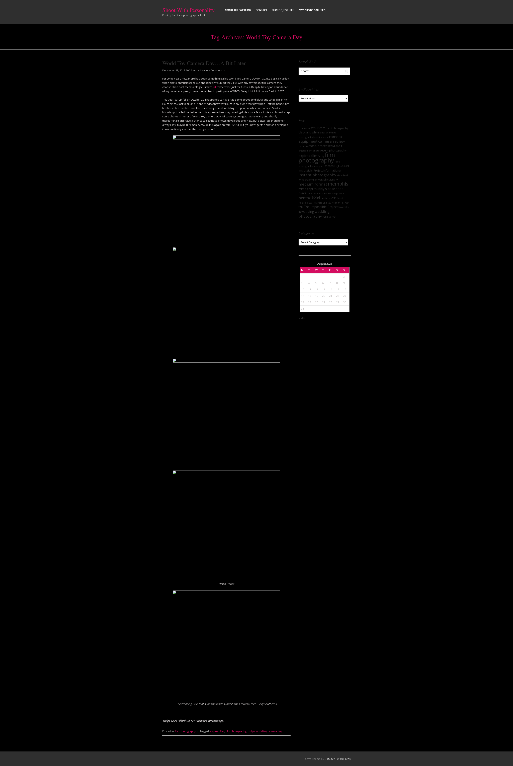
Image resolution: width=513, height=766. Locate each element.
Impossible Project (311, 170)
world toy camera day (269, 731)
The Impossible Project (321, 207)
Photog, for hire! (283, 10)
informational (332, 170)
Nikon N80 (312, 193)
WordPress (344, 759)
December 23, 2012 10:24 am (179, 70)
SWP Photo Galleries (312, 10)
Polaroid (339, 198)
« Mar (302, 318)
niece (302, 193)
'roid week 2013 (307, 128)
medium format (313, 184)
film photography (185, 731)
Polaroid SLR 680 (322, 202)
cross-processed (320, 146)
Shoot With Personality (188, 10)
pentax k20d (309, 197)
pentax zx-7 (327, 198)
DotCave (330, 759)
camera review (331, 141)
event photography (333, 150)
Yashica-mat (329, 216)
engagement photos (310, 150)
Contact (261, 10)
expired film (217, 731)
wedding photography (314, 214)
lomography (306, 179)
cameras (303, 146)
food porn (318, 166)
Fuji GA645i (341, 166)
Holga (251, 731)
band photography (337, 128)
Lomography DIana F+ (325, 179)
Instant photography (317, 174)
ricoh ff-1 (337, 202)
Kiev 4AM (342, 175)
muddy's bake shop (328, 189)
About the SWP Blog (238, 10)
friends (329, 166)
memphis (338, 184)
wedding (307, 211)
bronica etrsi (320, 137)
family (321, 156)
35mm (320, 128)
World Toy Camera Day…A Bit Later (204, 63)
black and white (309, 132)
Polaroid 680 (305, 202)
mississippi (306, 189)
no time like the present (331, 193)
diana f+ (338, 146)
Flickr (215, 87)
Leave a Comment (211, 70)
